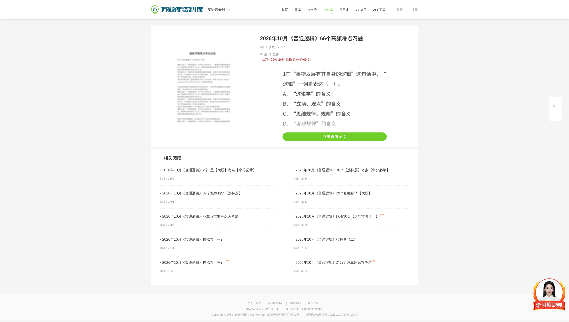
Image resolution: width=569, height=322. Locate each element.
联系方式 (313, 303)
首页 (285, 10)
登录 (400, 10)
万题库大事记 (276, 303)
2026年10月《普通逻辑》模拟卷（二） (325, 239)
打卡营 (312, 10)
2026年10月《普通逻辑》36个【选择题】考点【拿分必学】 (341, 170)
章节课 (344, 10)
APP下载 (379, 10)
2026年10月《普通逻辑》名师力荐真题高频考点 (332, 262)
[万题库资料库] (177, 6)
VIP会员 (361, 10)
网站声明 (295, 303)
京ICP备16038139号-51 (260, 308)
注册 (415, 10)
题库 (298, 10)
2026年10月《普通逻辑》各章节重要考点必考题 (199, 216)
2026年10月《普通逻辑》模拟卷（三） (192, 262)
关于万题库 (254, 303)
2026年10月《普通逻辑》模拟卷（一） (192, 239)
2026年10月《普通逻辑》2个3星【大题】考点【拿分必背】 (208, 170)
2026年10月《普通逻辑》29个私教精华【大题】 (332, 193)
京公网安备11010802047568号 (304, 308)
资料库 (328, 10)
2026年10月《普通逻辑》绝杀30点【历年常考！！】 (336, 216)
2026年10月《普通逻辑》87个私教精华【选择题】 (201, 193)
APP (555, 105)
